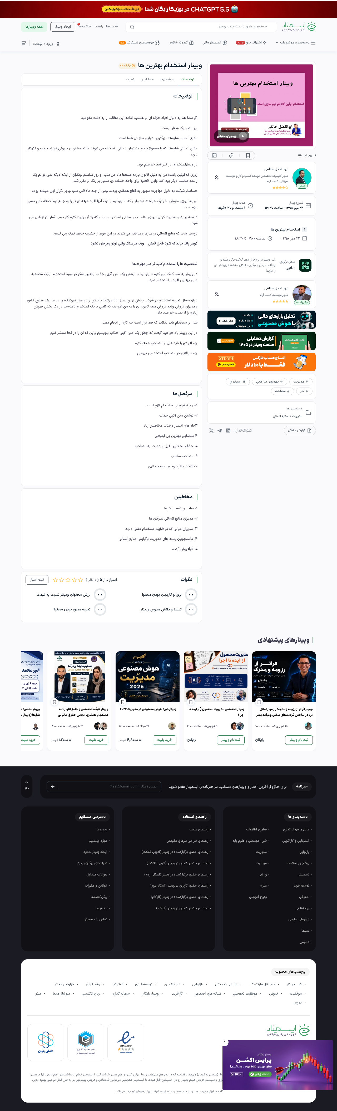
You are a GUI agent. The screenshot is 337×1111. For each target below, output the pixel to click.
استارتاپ (118, 984)
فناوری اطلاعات (257, 829)
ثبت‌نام (38, 44)
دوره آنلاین (172, 984)
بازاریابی (304, 852)
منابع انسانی (280, 416)
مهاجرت (262, 863)
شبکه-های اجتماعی (208, 993)
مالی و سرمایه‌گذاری (296, 829)
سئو (38, 993)
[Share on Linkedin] (228, 430)
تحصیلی (304, 874)
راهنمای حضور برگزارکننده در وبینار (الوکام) (180, 897)
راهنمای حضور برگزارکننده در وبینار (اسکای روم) (176, 874)
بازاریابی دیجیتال (227, 984)
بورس (298, 1002)
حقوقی (304, 897)
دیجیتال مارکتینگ (263, 984)
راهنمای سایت (199, 829)
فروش (274, 993)
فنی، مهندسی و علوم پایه (250, 841)
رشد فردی (93, 984)
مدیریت (296, 416)
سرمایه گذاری (121, 993)
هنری (264, 885)
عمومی (305, 942)
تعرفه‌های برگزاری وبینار (92, 863)
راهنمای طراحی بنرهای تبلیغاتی (187, 841)
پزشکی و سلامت (298, 863)
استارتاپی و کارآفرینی (296, 841)
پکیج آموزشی (258, 897)
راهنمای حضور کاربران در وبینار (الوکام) (182, 908)
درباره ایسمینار (98, 841)
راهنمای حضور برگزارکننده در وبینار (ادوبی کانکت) (175, 852)
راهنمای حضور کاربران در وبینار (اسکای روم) (179, 885)
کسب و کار (295, 984)
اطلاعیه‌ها (85, 26)
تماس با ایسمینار (96, 919)
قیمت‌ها (112, 26)
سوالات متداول (97, 874)
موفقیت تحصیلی (245, 993)
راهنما (99, 26)
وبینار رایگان (151, 993)
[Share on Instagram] (211, 430)
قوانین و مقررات (96, 885)
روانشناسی (302, 908)
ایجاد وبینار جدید (95, 852)
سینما (305, 930)
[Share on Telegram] (220, 430)
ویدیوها (102, 829)
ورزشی (263, 874)
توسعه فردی (301, 885)
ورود (49, 44)
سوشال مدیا (62, 993)
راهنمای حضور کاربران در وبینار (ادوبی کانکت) (178, 863)
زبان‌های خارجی (299, 919)
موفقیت (296, 993)
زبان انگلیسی (91, 993)
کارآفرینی (177, 993)
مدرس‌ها (102, 908)
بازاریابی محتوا (64, 984)
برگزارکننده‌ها (99, 897)
